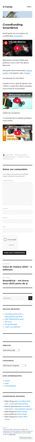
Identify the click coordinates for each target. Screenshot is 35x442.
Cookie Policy (12, 434)
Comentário (8, 181)
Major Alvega (9, 155)
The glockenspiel (11, 324)
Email (5, 217)
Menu (29, 6)
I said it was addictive (12, 327)
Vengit (27, 73)
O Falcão (8, 7)
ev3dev (7, 381)
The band (8, 322)
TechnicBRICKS (10, 386)
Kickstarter (6, 159)
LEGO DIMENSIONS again (14, 319)
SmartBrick (18, 36)
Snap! (7, 383)
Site (4, 226)
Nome (5, 208)
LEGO (14, 157)
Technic (27, 157)
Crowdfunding (7, 157)
